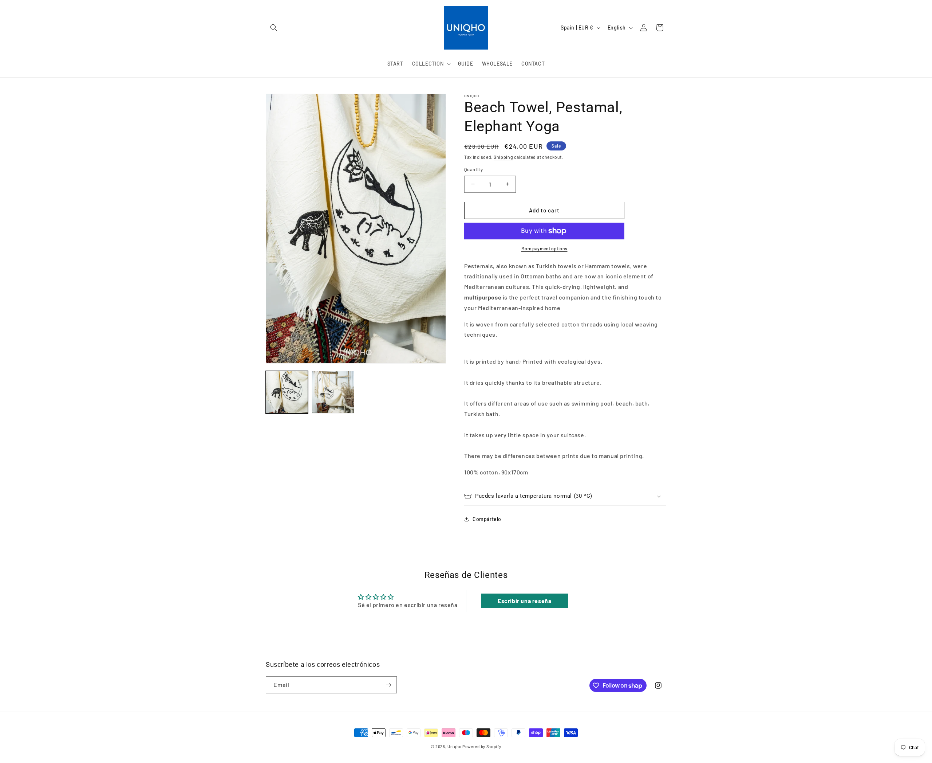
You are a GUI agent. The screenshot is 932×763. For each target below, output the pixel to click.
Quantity (473, 169)
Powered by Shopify (481, 746)
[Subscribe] (388, 684)
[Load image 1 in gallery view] (287, 392)
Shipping (503, 157)
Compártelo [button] (487, 519)
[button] (274, 28)
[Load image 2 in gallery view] (333, 392)
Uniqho (454, 746)
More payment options (544, 248)
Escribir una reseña (524, 600)
